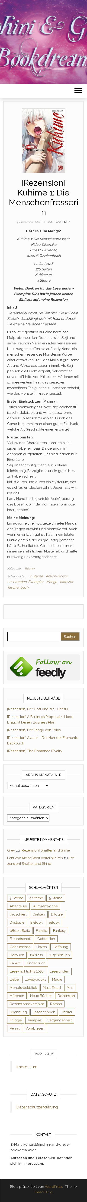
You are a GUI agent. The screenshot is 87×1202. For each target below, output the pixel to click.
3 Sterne (16, 898)
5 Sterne (55, 898)
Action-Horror (57, 576)
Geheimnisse (20, 947)
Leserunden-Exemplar (25, 582)
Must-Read (52, 988)
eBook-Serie (20, 931)
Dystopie (17, 922)
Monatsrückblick (23, 988)
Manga (51, 582)
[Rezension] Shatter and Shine (45, 850)
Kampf (15, 963)
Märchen (17, 996)
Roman (56, 1004)
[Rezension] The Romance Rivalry (34, 751)
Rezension (66, 996)
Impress (36, 955)
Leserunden (59, 971)
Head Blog (43, 1192)
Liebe (14, 979)
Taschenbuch (18, 587)
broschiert (18, 914)
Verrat (14, 1028)
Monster (66, 582)
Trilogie (16, 1020)
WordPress (54, 1187)
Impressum (26, 1066)
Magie (57, 979)
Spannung (18, 1012)
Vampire (34, 1020)
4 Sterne (36, 576)
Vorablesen (35, 1028)
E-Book (36, 922)
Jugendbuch (59, 955)
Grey (66, 222)
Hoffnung (60, 947)
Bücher (30, 568)
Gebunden (46, 939)
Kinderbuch (35, 963)
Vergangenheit (59, 1020)
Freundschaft (20, 939)
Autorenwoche (45, 906)
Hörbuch (17, 955)
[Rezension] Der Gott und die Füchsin (37, 709)
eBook (54, 922)
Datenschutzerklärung (37, 1107)
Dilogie (57, 914)
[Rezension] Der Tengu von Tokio (34, 730)
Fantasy (59, 931)
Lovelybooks (35, 979)
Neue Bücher (41, 996)
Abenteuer (18, 906)
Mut (70, 988)
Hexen (41, 947)
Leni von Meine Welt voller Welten (35, 858)
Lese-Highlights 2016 (27, 971)
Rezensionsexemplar (27, 1004)
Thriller (66, 1012)
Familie (41, 931)
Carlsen (38, 914)
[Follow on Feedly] (43, 667)
